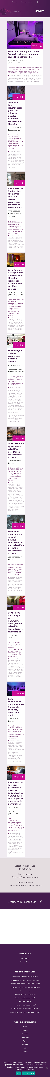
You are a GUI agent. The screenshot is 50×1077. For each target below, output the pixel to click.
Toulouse (25, 1034)
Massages (11, 414)
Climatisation (12, 80)
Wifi (38, 81)
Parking (11, 417)
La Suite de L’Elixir (14, 461)
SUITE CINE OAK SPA (14, 128)
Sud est (38, 78)
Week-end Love (25, 962)
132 (15, 693)
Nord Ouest (20, 244)
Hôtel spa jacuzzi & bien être (25, 994)
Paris (25, 1026)
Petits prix (33, 81)
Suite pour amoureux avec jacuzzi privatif (25, 983)
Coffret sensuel (17, 499)
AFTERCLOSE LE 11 (14, 211)
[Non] (47, 1068)
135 (15, 97)
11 (16, 264)
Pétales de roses (24, 81)
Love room (19, 75)
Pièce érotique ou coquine (15, 324)
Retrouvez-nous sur (22, 901)
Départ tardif (21, 80)
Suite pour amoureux (30, 75)
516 (15, 438)
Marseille (25, 1030)
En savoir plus (28, 1073)
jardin (10, 243)
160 (15, 526)
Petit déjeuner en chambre (14, 508)
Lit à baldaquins (14, 395)
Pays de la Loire (18, 246)
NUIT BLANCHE (13, 719)
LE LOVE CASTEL (13, 635)
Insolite (11, 236)
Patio (15, 243)
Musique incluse (13, 81)
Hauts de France (17, 751)
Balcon (10, 321)
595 (33, 46)
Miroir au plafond (17, 503)
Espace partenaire (26, 2)
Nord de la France (13, 584)
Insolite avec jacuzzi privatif (25, 998)
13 (16, 183)
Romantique (32, 77)
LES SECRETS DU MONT (15, 292)
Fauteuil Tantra (17, 322)
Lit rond (10, 323)
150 (15, 777)
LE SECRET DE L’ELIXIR (15, 557)
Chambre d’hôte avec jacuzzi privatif (25, 976)
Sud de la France (29, 78)
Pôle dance (17, 399)
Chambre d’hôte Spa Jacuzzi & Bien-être (25, 980)
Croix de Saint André (14, 389)
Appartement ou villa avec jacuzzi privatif (25, 1012)
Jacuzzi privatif (22, 77)
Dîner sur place (12, 411)
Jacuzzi (10, 241)
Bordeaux (25, 1044)
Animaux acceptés (18, 406)
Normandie (16, 754)
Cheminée (19, 239)
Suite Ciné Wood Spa (15, 60)
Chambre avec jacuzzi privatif (25, 1005)
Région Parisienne (13, 845)
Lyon (25, 1041)
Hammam (16, 663)
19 (16, 607)
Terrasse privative (13, 493)
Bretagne (12, 326)
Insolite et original (25, 1001)
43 (15, 345)
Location (12, 75)
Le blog (14, 2)
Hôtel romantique (25, 991)
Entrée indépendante (14, 154)
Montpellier (25, 1037)
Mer (16, 78)
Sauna (16, 402)
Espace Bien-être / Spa (33, 80)
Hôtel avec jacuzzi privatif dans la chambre (25, 987)
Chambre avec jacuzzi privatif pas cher (25, 1008)
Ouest (10, 246)
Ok (18, 1073)
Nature (21, 78)
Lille (25, 1048)
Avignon (25, 1051)
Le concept (25, 958)
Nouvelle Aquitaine (14, 404)
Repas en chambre (14, 421)
